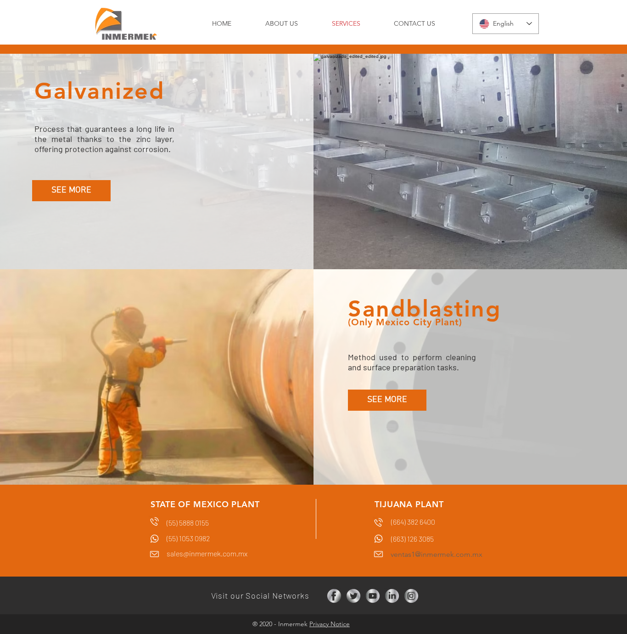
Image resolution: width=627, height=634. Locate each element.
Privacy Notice (329, 624)
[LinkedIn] (392, 596)
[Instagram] (411, 596)
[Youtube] (372, 596)
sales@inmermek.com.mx (207, 553)
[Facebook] (334, 596)
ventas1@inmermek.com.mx (436, 554)
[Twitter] (353, 596)
